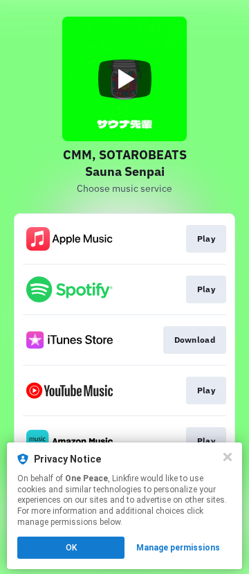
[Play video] (124, 79)
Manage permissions (178, 548)
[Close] (227, 457)
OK (71, 548)
